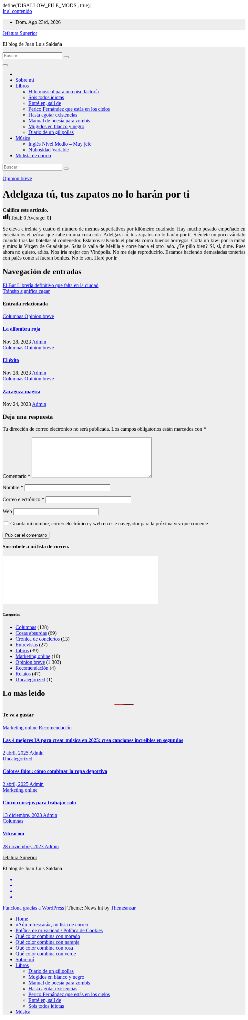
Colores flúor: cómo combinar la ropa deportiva (55, 771)
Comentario (16, 476)
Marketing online (33, 656)
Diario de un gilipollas (51, 132)
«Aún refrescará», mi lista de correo (52, 924)
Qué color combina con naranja (47, 942)
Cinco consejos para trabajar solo (39, 802)
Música (23, 138)
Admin (39, 342)
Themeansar (123, 908)
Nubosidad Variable (48, 149)
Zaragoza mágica (21, 391)
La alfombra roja (21, 329)
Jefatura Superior (20, 33)
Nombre (13, 487)
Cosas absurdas (31, 633)
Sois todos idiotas (46, 97)
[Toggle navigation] (5, 65)
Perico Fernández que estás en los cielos (69, 109)
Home (22, 919)
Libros (22, 85)
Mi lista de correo (33, 155)
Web (7, 511)
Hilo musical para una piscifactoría (63, 91)
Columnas (14, 316)
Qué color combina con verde (46, 953)
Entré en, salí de (44, 103)
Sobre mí (25, 80)
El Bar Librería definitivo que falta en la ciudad (50, 285)
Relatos (23, 673)
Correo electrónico (23, 499)
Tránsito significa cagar (26, 291)
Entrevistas (27, 644)
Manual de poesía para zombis (59, 120)
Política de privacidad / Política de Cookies (59, 930)
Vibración (13, 833)
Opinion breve (17, 178)
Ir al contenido (17, 11)
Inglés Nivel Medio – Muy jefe (59, 144)
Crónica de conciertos (38, 639)
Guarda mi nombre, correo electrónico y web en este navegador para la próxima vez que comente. (109, 523)
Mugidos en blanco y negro (56, 126)
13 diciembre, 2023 (23, 815)
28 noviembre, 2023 (24, 846)
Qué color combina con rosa (44, 948)
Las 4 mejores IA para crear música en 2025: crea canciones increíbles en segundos (93, 740)
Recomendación (32, 668)
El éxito (11, 360)
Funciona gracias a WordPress (34, 908)
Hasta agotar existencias (52, 115)
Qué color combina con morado (48, 936)
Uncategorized (30, 679)
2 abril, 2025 (16, 753)
